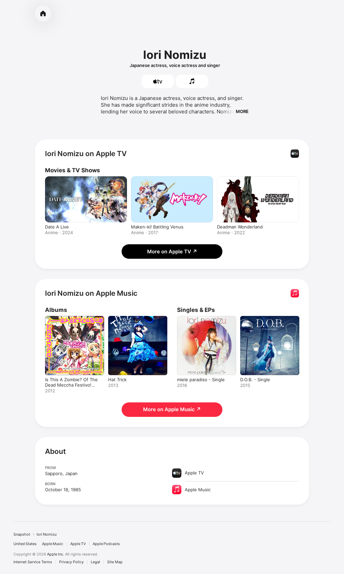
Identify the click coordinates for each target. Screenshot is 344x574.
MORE (242, 111)
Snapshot (21, 534)
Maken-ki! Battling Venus (157, 226)
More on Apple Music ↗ (172, 409)
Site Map (115, 562)
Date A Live (57, 226)
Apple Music (52, 544)
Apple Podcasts (106, 544)
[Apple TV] (157, 81)
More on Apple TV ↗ (172, 251)
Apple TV (78, 544)
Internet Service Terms (32, 562)
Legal (95, 562)
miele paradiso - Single (201, 379)
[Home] (43, 13)
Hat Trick (117, 379)
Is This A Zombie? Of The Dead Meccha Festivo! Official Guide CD (71, 385)
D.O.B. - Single (255, 379)
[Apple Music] (192, 81)
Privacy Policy (71, 562)
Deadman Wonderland (240, 226)
